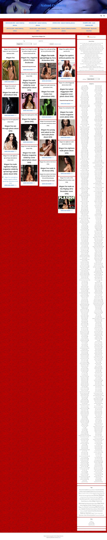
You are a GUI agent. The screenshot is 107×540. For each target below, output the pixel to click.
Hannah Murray (84, 405)
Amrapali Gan (84, 143)
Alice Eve (84, 115)
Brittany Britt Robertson (84, 218)
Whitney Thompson (98, 469)
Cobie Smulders (84, 286)
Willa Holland (97, 470)
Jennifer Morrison (84, 469)
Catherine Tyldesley (84, 255)
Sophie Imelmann (97, 427)
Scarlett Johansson (97, 399)
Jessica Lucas (84, 475)
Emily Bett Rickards (84, 348)
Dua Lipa (84, 326)
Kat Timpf (98, 126)
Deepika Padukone (84, 310)
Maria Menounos (97, 238)
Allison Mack (83, 123)
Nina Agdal (98, 315)
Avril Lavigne (83, 191)
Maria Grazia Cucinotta (97, 237)
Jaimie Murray (84, 440)
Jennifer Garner (84, 463)
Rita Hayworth (98, 363)
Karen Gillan (97, 121)
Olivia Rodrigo (98, 325)
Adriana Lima (84, 94)
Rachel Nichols (98, 348)
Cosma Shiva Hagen (84, 288)
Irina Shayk (84, 429)
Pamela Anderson (97, 328)
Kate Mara (98, 132)
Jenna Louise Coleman (83, 456)
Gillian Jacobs (84, 397)
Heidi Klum (84, 416)
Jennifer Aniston (84, 460)
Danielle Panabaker (84, 304)
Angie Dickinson (84, 155)
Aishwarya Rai (84, 101)
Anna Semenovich (83, 168)
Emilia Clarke (83, 346)
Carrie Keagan (84, 246)
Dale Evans (84, 297)
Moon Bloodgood (97, 286)
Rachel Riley (97, 349)
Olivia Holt (98, 322)
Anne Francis (84, 171)
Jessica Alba (83, 471)
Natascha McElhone (98, 300)
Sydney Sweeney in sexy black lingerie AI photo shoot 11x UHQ (91, 48)
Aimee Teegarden (83, 99)
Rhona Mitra (97, 360)
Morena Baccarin (97, 287)
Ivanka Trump (84, 431)
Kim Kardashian (98, 161)
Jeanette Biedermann (84, 449)
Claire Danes (84, 282)
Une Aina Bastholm (98, 461)
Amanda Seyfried (83, 137)
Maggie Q (98, 229)
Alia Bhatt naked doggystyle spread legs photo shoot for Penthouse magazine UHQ (91, 64)
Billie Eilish (84, 202)
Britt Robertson (84, 216)
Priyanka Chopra (97, 344)
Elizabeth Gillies (84, 339)
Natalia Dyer (97, 295)
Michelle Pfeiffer (97, 264)
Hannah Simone (84, 407)
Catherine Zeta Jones (84, 256)
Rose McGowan (98, 372)
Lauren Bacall (97, 193)
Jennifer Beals (84, 461)
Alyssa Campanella (84, 129)
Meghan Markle (98, 252)
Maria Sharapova (97, 240)
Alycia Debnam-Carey (84, 126)
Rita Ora (97, 364)
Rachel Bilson (97, 345)
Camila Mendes (84, 227)
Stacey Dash (97, 432)
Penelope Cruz (98, 333)
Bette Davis (84, 200)
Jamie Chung (84, 442)
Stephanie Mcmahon (98, 436)
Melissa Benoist (98, 255)
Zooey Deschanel (97, 481)
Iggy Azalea (84, 424)
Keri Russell (97, 157)
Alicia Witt (84, 119)
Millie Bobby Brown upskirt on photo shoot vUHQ (91, 61)
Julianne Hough (98, 110)
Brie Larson (84, 214)
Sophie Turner (97, 431)
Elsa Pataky (84, 345)
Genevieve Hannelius (84, 391)
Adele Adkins (84, 92)
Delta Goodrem (84, 312)
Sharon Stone (97, 408)
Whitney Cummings (98, 467)
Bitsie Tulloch (84, 205)
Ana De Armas (84, 150)
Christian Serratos (84, 272)
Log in (91, 521)
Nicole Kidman (98, 310)
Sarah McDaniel (98, 394)
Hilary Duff (84, 417)
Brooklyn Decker (84, 220)
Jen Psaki (84, 450)
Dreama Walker (84, 325)
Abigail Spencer (84, 88)
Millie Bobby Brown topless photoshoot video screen (91, 51)
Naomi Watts (97, 294)
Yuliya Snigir (97, 472)
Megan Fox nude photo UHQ (66, 108)
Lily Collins (98, 211)
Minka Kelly (97, 273)
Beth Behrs (84, 198)
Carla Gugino (84, 241)
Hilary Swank (84, 418)
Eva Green (84, 372)
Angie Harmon (84, 156)
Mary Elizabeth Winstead (98, 246)
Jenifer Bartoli (84, 452)
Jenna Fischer (84, 454)
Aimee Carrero (84, 98)
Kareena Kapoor (98, 120)
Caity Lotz (84, 224)
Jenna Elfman (84, 453)
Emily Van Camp (84, 355)
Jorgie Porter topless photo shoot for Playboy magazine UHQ (91, 70)
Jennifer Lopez (84, 466)
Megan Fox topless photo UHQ (29, 115)
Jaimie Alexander (84, 439)
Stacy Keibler (97, 434)
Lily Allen (98, 209)
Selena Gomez (97, 400)
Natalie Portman (97, 299)
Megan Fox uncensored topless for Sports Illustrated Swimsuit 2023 (10, 51)
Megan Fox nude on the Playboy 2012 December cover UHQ (67, 180)
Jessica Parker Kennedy (84, 476)
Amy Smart (84, 148)
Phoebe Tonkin (98, 339)
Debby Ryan (84, 308)
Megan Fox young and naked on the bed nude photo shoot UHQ (48, 123)
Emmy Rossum (84, 364)
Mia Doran (98, 261)
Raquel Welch (97, 354)
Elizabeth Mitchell (84, 340)
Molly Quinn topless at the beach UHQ (91, 58)
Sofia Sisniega (97, 420)
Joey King (98, 93)
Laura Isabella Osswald (97, 187)
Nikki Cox (98, 314)
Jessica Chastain (84, 474)
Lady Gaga (98, 180)
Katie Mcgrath (98, 143)
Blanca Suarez (84, 207)
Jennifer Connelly (84, 462)
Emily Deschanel (84, 350)
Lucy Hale (98, 223)
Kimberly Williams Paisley (98, 162)
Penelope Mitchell (97, 335)
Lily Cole (97, 210)
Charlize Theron (84, 261)
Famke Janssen (84, 380)
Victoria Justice (97, 465)
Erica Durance (84, 368)
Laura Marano (98, 188)
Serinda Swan (97, 402)
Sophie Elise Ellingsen (97, 426)
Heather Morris (84, 415)
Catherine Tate (84, 254)
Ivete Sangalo (84, 432)
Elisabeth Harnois (84, 332)
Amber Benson (84, 141)
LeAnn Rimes (97, 198)
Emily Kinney (84, 352)
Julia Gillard (97, 102)
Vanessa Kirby (98, 463)
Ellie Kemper (84, 344)
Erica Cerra (84, 367)
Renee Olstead (98, 358)
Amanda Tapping (84, 138)
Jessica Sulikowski (84, 479)
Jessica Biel (84, 472)
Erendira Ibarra (84, 366)
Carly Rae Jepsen (84, 242)
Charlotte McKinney (84, 265)
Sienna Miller (97, 415)
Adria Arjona (84, 93)
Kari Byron (98, 123)
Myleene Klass (98, 291)
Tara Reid (98, 444)
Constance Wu (84, 287)
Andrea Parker (84, 151)
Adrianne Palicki (84, 96)
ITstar (60, 537)
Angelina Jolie (83, 153)
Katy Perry (97, 146)
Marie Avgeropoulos (98, 242)
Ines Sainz (84, 426)
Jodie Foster (97, 92)
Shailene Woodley (97, 403)
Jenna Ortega (84, 457)
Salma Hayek (97, 379)
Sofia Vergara (97, 421)
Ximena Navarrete (97, 471)
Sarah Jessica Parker (98, 393)
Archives (84, 79)
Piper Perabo (97, 341)
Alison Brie (84, 120)
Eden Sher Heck (84, 327)
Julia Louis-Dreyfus (97, 103)
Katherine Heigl (98, 137)
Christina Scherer (84, 278)
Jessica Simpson (84, 477)
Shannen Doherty (97, 405)
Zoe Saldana (97, 479)
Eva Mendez (84, 375)
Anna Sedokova (84, 166)
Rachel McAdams (97, 346)
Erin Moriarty (84, 371)
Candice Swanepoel (84, 234)
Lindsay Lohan (97, 215)
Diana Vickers (84, 317)
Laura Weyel (97, 192)
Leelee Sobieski (98, 200)
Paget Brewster (98, 327)
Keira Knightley (97, 150)
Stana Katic (97, 435)
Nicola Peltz (97, 309)
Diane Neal (84, 319)
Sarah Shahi (97, 397)
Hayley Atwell (84, 409)
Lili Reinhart (97, 207)
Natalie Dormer (98, 297)
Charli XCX (84, 260)
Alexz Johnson (84, 110)
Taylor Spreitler (98, 448)
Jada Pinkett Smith (84, 436)
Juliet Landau (97, 112)
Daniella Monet (84, 301)
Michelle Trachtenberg (97, 267)
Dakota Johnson (84, 296)
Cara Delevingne (84, 237)
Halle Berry (84, 403)
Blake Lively (84, 206)
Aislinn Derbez (84, 102)
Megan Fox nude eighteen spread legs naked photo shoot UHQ (10, 158)
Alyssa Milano (83, 130)
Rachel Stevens (98, 350)
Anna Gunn (84, 160)
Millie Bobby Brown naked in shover (91, 56)
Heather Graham (84, 412)
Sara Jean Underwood (97, 385)
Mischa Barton (98, 278)
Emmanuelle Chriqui (84, 363)
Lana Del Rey (97, 182)
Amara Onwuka (84, 139)
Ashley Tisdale (84, 187)
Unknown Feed (92, 37)
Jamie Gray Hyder (84, 443)
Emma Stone (83, 360)
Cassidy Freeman (84, 249)
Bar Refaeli (84, 192)
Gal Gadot (84, 386)
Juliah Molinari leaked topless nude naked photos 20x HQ (91, 49)
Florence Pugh (84, 382)
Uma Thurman (98, 458)
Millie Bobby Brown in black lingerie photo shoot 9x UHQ (91, 45)
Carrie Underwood (84, 247)
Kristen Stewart (97, 171)
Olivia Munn (97, 323)
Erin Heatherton (84, 370)
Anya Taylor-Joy (84, 177)
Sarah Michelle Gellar (97, 395)
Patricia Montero (97, 332)
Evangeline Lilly (84, 377)
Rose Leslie (97, 371)
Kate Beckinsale (97, 128)
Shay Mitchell (97, 409)
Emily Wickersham (84, 358)
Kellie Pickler (97, 152)
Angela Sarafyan (84, 152)
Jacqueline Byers (84, 434)
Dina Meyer (84, 322)
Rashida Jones (98, 355)
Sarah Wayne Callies (98, 398)
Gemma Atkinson (84, 389)
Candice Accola (84, 232)
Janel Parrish (84, 445)
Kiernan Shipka (98, 160)
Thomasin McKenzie (98, 452)
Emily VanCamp (84, 357)
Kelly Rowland (98, 155)
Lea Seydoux (97, 196)
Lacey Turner (97, 179)
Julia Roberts (97, 105)
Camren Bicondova (84, 229)
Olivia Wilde (97, 326)
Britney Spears (84, 215)
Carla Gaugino (84, 240)
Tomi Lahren (97, 454)
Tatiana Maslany (97, 445)
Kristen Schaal (98, 170)
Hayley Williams (84, 411)
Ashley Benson (84, 183)
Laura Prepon (97, 189)
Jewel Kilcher (97, 85)
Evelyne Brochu (84, 379)
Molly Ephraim (98, 282)
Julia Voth (98, 107)
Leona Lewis (97, 204)
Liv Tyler (97, 220)
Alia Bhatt (84, 112)
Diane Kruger (84, 318)
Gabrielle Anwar (84, 384)
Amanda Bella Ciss (84, 132)
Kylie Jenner (97, 177)
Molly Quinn (97, 283)
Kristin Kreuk (97, 173)
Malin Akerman (98, 232)
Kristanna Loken (98, 168)
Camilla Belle (84, 228)
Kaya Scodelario (98, 147)
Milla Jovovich (97, 270)
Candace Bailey (84, 231)
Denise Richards (84, 315)
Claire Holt (84, 285)
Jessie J (84, 480)
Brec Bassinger (84, 210)
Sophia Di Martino (97, 424)
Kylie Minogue (98, 178)
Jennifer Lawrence (83, 465)
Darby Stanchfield (83, 305)
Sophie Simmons (97, 430)
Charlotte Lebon (84, 264)
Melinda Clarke (98, 254)
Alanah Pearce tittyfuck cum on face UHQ (91, 52)
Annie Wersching (84, 174)
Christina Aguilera (83, 273)
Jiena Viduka (97, 88)
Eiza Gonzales (84, 328)
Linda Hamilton (98, 214)
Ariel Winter (84, 182)
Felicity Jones (84, 381)
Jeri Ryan (84, 470)
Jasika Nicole (84, 448)
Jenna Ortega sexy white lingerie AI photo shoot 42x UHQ (91, 43)
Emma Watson (83, 362)
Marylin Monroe (98, 249)
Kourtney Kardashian (98, 166)
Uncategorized (97, 460)
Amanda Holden (84, 134)
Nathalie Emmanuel (98, 304)
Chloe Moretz (84, 270)
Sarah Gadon (97, 390)
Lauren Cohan (97, 195)
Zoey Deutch (97, 480)
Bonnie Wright (84, 209)
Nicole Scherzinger (97, 312)
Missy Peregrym (98, 280)
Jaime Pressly (84, 438)
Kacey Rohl (98, 115)
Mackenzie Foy (98, 227)
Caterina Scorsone (84, 251)
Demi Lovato (83, 313)
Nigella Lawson (98, 313)
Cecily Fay (84, 258)
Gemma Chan (84, 390)
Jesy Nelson (84, 481)
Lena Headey (97, 202)
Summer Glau (97, 438)
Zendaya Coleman (97, 476)
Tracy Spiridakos (97, 457)
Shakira (97, 404)
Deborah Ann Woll (84, 309)
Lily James (98, 213)
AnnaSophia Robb (84, 170)
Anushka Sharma (84, 175)
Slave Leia (98, 418)
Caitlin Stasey (84, 223)
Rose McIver (97, 373)
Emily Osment (84, 353)
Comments (91, 523)
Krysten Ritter (97, 175)
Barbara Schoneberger (83, 195)
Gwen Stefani (84, 399)
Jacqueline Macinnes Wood (84, 435)
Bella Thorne (84, 197)
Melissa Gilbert (98, 256)
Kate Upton (97, 133)
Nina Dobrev (97, 317)
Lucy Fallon (98, 222)
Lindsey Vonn (97, 216)
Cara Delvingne (84, 238)
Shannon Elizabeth (97, 407)
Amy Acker (84, 144)
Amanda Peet (84, 135)
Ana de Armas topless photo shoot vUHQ (91, 62)
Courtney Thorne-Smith (84, 292)
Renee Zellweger (97, 359)
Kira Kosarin (97, 164)
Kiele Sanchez (97, 159)
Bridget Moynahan (84, 211)
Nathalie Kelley (98, 305)
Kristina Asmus (98, 174)
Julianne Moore (98, 111)
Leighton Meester (97, 201)
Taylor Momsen (98, 447)
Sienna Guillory (98, 413)
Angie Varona (84, 157)
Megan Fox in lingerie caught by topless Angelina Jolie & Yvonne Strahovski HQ (29, 51)
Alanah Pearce (84, 103)
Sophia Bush (97, 422)
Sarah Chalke (97, 389)
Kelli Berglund (97, 151)
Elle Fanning (83, 341)
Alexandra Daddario (84, 106)
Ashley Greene (84, 184)
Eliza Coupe (84, 335)
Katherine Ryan (98, 138)
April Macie (84, 179)
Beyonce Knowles (84, 201)
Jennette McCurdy (84, 458)
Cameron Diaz (84, 225)
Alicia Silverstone (84, 116)
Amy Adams (84, 146)
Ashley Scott (84, 186)
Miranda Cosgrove (97, 274)
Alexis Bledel (84, 107)
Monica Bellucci (98, 285)
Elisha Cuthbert (84, 333)
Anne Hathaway (84, 173)
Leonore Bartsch (97, 205)
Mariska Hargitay (97, 245)
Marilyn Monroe (98, 243)
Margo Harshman (97, 234)
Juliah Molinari (98, 108)
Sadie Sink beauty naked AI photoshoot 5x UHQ (91, 44)
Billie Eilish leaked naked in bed (91, 54)
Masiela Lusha (98, 250)
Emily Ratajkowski (84, 354)
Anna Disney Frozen (84, 159)
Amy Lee (84, 147)
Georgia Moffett (84, 394)
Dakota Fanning (84, 295)
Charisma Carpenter (84, 259)
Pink (98, 340)
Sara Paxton (97, 386)
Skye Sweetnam (98, 417)
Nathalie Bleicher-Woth (97, 303)
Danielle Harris (84, 303)
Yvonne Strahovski (97, 474)
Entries (91, 522)
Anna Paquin (83, 164)
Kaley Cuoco (97, 117)
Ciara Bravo (84, 281)
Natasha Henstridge (98, 301)
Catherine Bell (84, 252)
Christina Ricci (84, 277)
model (97, 281)
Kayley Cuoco (97, 148)
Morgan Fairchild (97, 288)
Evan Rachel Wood (84, 376)
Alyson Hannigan (84, 128)
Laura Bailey (97, 184)
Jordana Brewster (97, 96)
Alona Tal (84, 125)
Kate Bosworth (98, 129)
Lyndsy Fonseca (98, 225)
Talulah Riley (97, 442)
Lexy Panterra (97, 206)
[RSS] (104, 16)
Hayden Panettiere (83, 408)
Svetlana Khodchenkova (97, 439)
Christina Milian (84, 276)
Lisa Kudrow (97, 218)
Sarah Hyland (97, 391)
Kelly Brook (98, 153)
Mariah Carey (97, 241)
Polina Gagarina (98, 342)
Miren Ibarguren (98, 277)
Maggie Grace (97, 228)
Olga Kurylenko (98, 319)
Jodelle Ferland (98, 89)
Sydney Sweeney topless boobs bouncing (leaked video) (91, 53)
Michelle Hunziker (97, 263)
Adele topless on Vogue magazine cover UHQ (91, 66)
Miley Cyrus (97, 269)
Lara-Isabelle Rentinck (97, 183)
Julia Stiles (98, 106)
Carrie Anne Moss (83, 243)
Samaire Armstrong (98, 380)
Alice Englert (83, 114)
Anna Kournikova (84, 162)
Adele (84, 90)
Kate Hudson (97, 130)
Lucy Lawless (97, 224)
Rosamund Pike (98, 367)
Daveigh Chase (84, 307)
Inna (84, 427)
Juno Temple (97, 114)
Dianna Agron (84, 321)
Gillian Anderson (84, 395)
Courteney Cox (84, 291)
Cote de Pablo (84, 290)
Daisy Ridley (83, 294)
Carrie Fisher (84, 245)
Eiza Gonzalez (84, 330)
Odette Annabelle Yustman (97, 318)
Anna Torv (84, 169)
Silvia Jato (98, 416)
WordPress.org (91, 525)
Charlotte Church (84, 263)
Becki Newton (84, 196)
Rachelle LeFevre (97, 353)
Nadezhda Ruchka (97, 292)
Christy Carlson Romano (84, 280)
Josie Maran (97, 99)
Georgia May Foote (84, 393)
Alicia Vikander (84, 117)
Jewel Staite (97, 87)
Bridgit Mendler (84, 213)
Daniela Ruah (84, 300)
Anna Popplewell (84, 165)
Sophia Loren (97, 425)
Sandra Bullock (98, 381)
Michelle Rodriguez (98, 265)
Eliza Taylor (84, 337)
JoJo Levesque (97, 94)
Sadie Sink (98, 377)
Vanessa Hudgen (97, 462)
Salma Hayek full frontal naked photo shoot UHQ (91, 60)
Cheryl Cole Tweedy (84, 267)
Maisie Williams (97, 231)
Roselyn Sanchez (97, 375)
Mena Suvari (97, 260)
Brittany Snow (84, 219)
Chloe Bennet (83, 268)
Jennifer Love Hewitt (84, 467)
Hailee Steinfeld (84, 402)
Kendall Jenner (98, 156)
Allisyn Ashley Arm (84, 124)
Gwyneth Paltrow (84, 400)
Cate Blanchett (84, 250)
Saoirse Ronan (98, 384)
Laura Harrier (97, 186)
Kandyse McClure (97, 119)
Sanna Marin (97, 382)
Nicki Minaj (97, 308)
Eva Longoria (84, 373)
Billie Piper (84, 204)
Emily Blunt (84, 349)
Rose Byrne (98, 370)
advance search (58, 44)
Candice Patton (84, 233)
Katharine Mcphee (97, 135)
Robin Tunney (97, 366)
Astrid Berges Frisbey (84, 188)
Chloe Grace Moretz (84, 269)
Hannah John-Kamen (84, 404)
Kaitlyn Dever (97, 116)
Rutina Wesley (98, 376)
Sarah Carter (97, 387)
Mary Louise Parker (98, 247)
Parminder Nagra (97, 331)
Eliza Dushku (83, 336)
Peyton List (98, 336)
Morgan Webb (97, 290)
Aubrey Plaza (84, 189)
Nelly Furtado (97, 307)
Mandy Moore (97, 233)
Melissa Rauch (97, 259)
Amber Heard (83, 142)
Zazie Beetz (97, 475)
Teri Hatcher (97, 449)
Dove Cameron (84, 323)
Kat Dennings (97, 125)
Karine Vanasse (98, 124)
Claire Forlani (84, 283)
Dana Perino (84, 299)
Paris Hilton (97, 330)
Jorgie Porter (97, 98)
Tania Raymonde (97, 443)
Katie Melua (97, 144)
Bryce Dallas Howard (84, 222)
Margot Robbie (97, 236)
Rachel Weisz (97, 352)
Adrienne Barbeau (84, 97)
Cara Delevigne (84, 236)
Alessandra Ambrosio (84, 105)
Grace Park (84, 398)
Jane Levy (84, 444)
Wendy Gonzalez (97, 466)
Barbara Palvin (84, 193)
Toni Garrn (98, 456)
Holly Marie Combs (84, 421)
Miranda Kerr (97, 276)
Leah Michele (97, 197)
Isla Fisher (84, 430)
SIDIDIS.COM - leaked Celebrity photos (64, 23)
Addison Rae (84, 89)
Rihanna (97, 362)
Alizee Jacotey (84, 121)
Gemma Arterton (84, 387)
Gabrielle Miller (84, 385)
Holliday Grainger (84, 420)
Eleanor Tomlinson (84, 331)
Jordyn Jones (97, 97)
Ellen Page (84, 342)
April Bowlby (84, 178)
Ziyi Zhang (98, 477)
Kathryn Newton (97, 139)
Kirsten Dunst (97, 165)
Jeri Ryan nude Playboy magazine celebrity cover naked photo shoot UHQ (91, 68)
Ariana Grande (84, 180)
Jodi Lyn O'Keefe (98, 90)
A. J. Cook (84, 85)
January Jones (84, 447)
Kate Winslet (97, 134)
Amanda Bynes (84, 133)
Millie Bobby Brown (98, 272)
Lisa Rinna (98, 219)
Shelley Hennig (98, 411)
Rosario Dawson (98, 368)
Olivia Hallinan (98, 321)
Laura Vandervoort (97, 191)
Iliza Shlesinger (84, 425)
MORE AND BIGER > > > (10, 81)
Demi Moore (84, 314)
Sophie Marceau (98, 429)
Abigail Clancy (84, 87)
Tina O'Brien (97, 453)
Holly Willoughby (84, 422)
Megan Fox (97, 251)
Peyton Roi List (98, 337)
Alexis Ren (84, 108)
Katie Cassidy (97, 141)
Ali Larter (84, 111)
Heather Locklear (84, 413)
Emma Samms (84, 359)
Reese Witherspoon (98, 357)
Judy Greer (98, 101)
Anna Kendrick (84, 161)
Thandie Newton (97, 450)
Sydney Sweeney (97, 440)
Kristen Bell (97, 169)
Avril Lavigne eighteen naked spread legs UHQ (91, 57)
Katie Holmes (97, 142)
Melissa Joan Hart (97, 258)
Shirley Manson (98, 412)
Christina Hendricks (84, 274)
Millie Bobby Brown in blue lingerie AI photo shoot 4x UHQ (91, 47)
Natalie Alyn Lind (97, 296)
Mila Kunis (97, 268)
